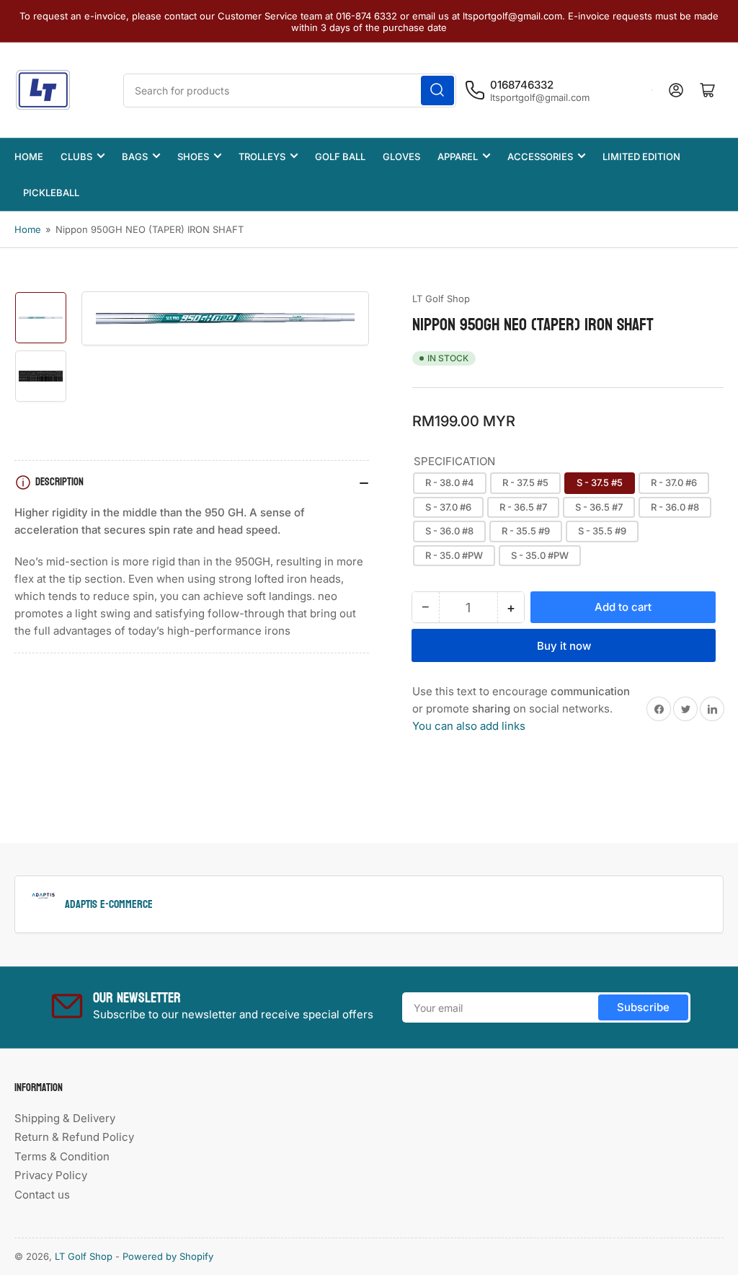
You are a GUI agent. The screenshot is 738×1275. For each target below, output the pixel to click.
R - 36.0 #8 (675, 507)
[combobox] (289, 90)
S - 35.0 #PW (540, 555)
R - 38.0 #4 (449, 482)
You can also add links (468, 726)
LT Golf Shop (441, 298)
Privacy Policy (50, 1175)
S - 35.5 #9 (602, 531)
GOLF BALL (340, 156)
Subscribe (643, 1007)
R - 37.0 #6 (674, 482)
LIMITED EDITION (641, 156)
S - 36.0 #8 (449, 531)
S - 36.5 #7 (599, 507)
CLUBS (76, 156)
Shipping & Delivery (64, 1118)
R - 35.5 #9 (526, 531)
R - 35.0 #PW (454, 555)
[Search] (437, 90)
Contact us (42, 1194)
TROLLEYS (262, 156)
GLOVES (401, 156)
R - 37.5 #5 (525, 482)
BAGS (135, 156)
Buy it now (564, 646)
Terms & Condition (62, 1156)
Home (27, 229)
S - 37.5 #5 (600, 482)
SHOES (193, 156)
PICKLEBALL (51, 192)
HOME (28, 156)
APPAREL (457, 156)
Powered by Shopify (168, 1256)
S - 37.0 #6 (448, 507)
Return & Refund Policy (74, 1137)
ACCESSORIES (540, 156)
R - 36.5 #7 (523, 507)
